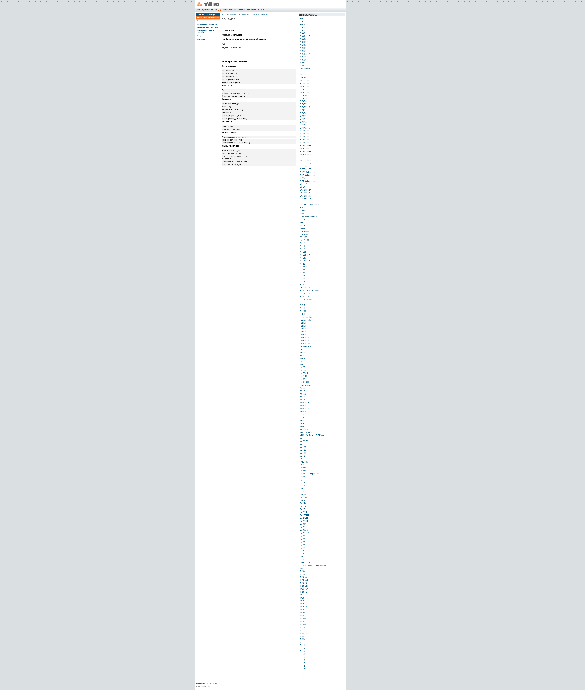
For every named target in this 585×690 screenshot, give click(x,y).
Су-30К (303, 524)
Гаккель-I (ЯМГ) (306, 320)
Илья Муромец (306, 385)
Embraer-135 (305, 193)
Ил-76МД (304, 373)
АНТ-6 (302, 302)
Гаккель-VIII (305, 344)
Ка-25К (303, 394)
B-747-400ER (305, 137)
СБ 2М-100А (305, 477)
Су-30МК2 (304, 530)
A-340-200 (304, 42)
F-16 (302, 202)
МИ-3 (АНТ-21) (306, 432)
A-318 (302, 21)
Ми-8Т (302, 444)
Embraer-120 (305, 190)
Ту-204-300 (304, 624)
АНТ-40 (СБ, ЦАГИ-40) (309, 290)
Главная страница (206, 15)
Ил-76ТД (303, 376)
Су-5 (302, 550)
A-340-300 (304, 45)
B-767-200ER (305, 146)
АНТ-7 (302, 305)
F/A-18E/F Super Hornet (310, 205)
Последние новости (207, 10)
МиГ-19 (303, 447)
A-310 (302, 18)
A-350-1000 (305, 54)
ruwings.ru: (201, 683)
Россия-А (304, 468)
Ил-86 (302, 379)
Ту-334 (302, 639)
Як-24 (302, 654)
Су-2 (302, 491)
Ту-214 (302, 627)
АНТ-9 (302, 308)
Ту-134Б (303, 583)
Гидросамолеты (204, 36)
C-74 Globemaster (307, 181)
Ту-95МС (303, 642)
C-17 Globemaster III (308, 175)
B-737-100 (304, 86)
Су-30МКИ (304, 533)
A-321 (302, 30)
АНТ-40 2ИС (305, 293)
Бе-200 (303, 311)
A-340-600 (304, 51)
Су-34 (302, 542)
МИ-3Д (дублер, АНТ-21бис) (312, 435)
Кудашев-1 (304, 403)
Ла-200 (303, 414)
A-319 (302, 24)
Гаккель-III (304, 326)
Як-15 (302, 648)
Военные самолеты (205, 21)
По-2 (302, 465)
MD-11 (302, 222)
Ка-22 (302, 391)
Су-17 (302, 488)
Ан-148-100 (305, 261)
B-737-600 (304, 101)
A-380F (303, 66)
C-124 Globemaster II (308, 172)
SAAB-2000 (305, 231)
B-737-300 (304, 92)
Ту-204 (302, 616)
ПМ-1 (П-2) (304, 462)
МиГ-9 (302, 459)
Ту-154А (303, 601)
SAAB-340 (304, 234)
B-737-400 (304, 95)
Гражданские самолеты (207, 24)
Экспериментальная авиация (205, 32)
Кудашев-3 (304, 409)
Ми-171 (303, 423)
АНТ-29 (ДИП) (306, 287)
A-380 (302, 63)
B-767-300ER (305, 151)
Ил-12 (302, 358)
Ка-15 (302, 388)
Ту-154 (302, 598)
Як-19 (302, 651)
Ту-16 (302, 610)
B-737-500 (304, 98)
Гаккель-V (304, 335)
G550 (302, 214)
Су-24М (303, 503)
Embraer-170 (305, 199)
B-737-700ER (305, 110)
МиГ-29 (303, 453)
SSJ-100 (303, 237)
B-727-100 (304, 80)
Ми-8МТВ (304, 441)
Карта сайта (213, 683)
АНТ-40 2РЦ (305, 296)
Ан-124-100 (305, 255)
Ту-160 (302, 613)
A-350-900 (304, 60)
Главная (225, 14)
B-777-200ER (305, 160)
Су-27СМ (304, 518)
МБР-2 (302, 420)
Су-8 (302, 559)
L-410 (302, 219)
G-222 (302, 210)
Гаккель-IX (304, 332)
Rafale (302, 228)
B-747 (302, 119)
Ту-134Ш (303, 592)
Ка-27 (302, 397)
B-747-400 (304, 134)
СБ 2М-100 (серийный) (310, 474)
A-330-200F (305, 36)
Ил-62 (302, 367)
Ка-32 (302, 400)
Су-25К (303, 506)
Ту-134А (303, 577)
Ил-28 (302, 361)
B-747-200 (304, 125)
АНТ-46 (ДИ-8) (306, 299)
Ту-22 (302, 630)
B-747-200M (305, 128)
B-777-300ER (305, 169)
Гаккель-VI (304, 338)
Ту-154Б (303, 604)
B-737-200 (304, 89)
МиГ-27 (303, 450)
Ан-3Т (302, 278)
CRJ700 (303, 184)
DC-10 (302, 187)
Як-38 (302, 660)
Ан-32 (302, 276)
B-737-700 (304, 104)
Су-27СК (303, 512)
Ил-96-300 (304, 382)
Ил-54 (302, 364)
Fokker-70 (304, 208)
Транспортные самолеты (207, 27)
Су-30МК (303, 527)
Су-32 (302, 536)
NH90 (302, 225)
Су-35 (302, 545)
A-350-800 (304, 57)
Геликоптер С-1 (306, 346)
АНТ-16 (303, 284)
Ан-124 (303, 252)
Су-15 (302, 485)
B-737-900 (304, 116)
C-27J (302, 178)
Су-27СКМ (304, 515)
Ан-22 (302, 264)
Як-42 (302, 666)
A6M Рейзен (305, 69)
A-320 (302, 27)
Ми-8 (302, 438)
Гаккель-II (304, 323)
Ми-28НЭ (304, 429)
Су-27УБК (304, 521)
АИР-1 (302, 243)
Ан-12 (302, 249)
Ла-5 (302, 418)
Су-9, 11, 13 (305, 562)
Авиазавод (227, 10)
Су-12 (302, 482)
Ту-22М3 (303, 636)
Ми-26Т (303, 426)
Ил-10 (302, 355)
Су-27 (302, 509)
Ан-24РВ (303, 267)
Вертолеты (201, 39)
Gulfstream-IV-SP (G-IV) (309, 216)
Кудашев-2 (304, 406)
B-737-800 (304, 113)
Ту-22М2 (303, 633)
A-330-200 (304, 33)
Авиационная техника (208, 18)
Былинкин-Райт (306, 317)
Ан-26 (302, 270)
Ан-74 (302, 282)
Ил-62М (303, 370)
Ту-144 (302, 595)
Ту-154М (303, 607)
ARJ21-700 (304, 72)
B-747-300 (304, 131)
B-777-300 (304, 166)
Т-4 (301, 568)
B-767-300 (304, 148)
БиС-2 (302, 314)
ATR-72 (303, 78)
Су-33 (302, 539)
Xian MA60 (304, 240)
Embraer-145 (305, 196)
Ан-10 (302, 246)
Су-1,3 (302, 480)
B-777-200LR (305, 163)
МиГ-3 (302, 456)
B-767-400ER (305, 154)
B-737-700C (305, 107)
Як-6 (302, 672)
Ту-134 (302, 574)
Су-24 (302, 500)
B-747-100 (304, 122)
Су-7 (302, 556)
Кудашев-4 (304, 412)
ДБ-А (302, 350)
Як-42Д (303, 669)
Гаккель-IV (304, 329)
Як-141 (303, 645)
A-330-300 (304, 39)
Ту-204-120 (304, 621)
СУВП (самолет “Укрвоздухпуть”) (314, 565)
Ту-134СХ (304, 589)
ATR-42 (303, 75)
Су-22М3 (303, 494)
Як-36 (302, 657)
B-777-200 (304, 157)
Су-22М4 (303, 497)
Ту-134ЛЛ (304, 586)
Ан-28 (302, 273)
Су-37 (302, 548)
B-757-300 (304, 143)
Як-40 (302, 663)
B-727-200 (304, 83)
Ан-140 (303, 258)
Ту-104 (302, 571)
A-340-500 (304, 48)
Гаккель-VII (304, 341)
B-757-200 (304, 140)
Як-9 (302, 675)
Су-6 (302, 553)
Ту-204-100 (304, 618)
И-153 (302, 352)
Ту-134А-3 (304, 580)
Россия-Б (304, 471)
